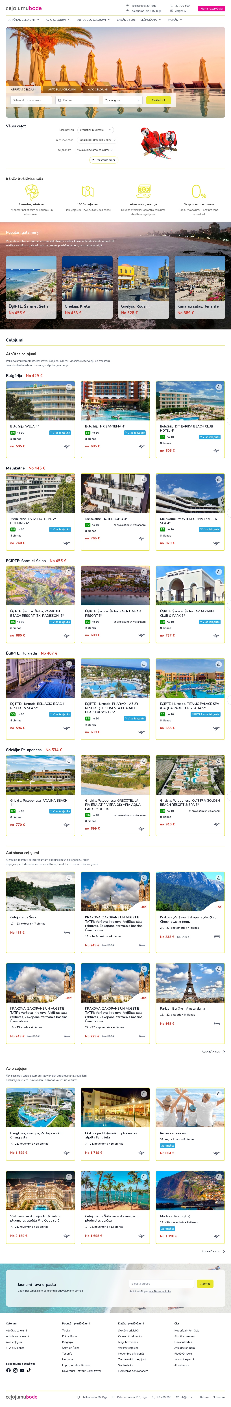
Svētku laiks (125, 1365)
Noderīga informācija (186, 1330)
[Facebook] (8, 1369)
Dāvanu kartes (183, 1342)
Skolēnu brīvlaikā (128, 1330)
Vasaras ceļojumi (128, 1348)
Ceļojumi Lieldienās (130, 1336)
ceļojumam (64, 150)
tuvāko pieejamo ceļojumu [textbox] (93, 150)
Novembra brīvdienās (131, 1353)
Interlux (75, 1365)
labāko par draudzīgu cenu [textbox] (96, 140)
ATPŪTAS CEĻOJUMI (23, 89)
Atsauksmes (181, 1365)
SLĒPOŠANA (149, 20)
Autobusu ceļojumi (17, 1336)
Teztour (81, 1371)
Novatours (68, 1371)
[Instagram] (15, 1369)
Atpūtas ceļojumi (21, 20)
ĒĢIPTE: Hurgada (31, 653)
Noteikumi (219, 1397)
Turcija (66, 1330)
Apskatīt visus (211, 1051)
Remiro (85, 1365)
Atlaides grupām (184, 1348)
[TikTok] (29, 1369)
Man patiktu (66, 130)
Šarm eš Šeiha (70, 1348)
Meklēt (157, 100)
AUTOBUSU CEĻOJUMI (92, 20)
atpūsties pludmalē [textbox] (92, 130)
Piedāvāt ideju (183, 1353)
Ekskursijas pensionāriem (133, 1371)
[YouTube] (22, 1369)
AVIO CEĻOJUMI (56, 20)
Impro (65, 1365)
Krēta (65, 1336)
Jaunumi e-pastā (184, 1359)
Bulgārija (24, 375)
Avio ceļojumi (14, 1342)
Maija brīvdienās (128, 1342)
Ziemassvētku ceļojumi (132, 1359)
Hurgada (67, 1359)
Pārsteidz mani (105, 160)
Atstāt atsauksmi (184, 1336)
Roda (73, 1336)
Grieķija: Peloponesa (34, 749)
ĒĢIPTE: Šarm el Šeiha (36, 560)
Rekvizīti (205, 1397)
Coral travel (94, 1371)
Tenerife (67, 1353)
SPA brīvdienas (15, 1348)
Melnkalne (25, 468)
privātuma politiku (160, 1291)
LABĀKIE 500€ (126, 20)
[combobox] (95, 130)
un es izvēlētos (64, 140)
